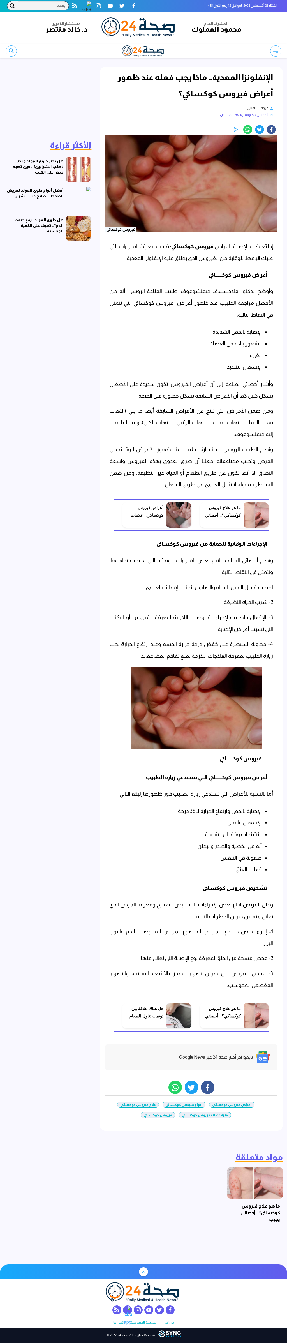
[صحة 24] (139, 27)
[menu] (275, 51)
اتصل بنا (118, 1322)
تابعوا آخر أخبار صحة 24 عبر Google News (216, 1057)
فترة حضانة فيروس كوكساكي (205, 1115)
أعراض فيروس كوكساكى (231, 1105)
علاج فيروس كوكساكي (138, 1105)
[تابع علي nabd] (86, 5)
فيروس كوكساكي (192, 246)
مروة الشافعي (257, 108)
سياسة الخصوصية (143, 1322)
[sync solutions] (169, 1335)
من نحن (168, 1322)
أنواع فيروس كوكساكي (184, 1105)
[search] (11, 51)
